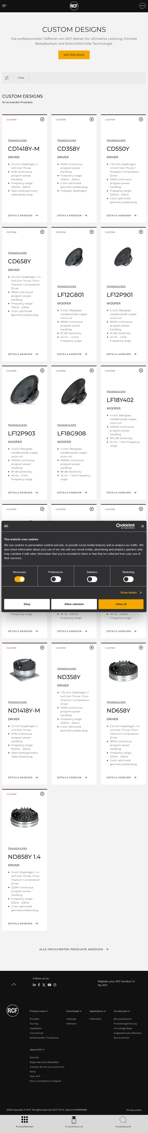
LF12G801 (70, 294)
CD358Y (68, 148)
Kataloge (71, 1019)
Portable (34, 1019)
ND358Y (68, 677)
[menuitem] (134, 1110)
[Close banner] (142, 526)
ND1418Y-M (24, 710)
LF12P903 (21, 433)
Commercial (36, 1033)
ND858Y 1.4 (24, 856)
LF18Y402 (120, 399)
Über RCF (35, 1076)
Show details (128, 592)
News (33, 1071)
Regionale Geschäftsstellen (44, 1062)
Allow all (121, 604)
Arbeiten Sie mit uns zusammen (47, 1066)
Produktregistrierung (125, 1023)
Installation (36, 1028)
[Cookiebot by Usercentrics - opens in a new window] (119, 526)
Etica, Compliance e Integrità (45, 1081)
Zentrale (34, 1057)
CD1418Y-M (24, 148)
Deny (27, 604)
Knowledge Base (123, 1028)
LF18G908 (71, 433)
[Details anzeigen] (74, 256)
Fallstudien (95, 1019)
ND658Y (118, 710)
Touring (34, 1023)
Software (71, 1023)
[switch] (56, 579)
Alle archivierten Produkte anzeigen (71, 949)
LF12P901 (120, 294)
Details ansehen (20, 215)
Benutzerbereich (123, 1019)
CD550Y (118, 148)
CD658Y (19, 261)
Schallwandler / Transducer (44, 1037)
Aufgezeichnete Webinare (128, 1033)
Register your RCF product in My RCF (116, 983)
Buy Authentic (121, 1037)
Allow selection (74, 604)
